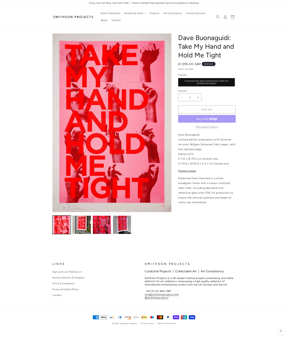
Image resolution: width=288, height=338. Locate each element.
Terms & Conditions (63, 283)
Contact (57, 295)
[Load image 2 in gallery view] (81, 225)
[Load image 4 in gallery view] (122, 225)
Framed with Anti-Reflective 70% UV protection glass (207, 83)
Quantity (182, 91)
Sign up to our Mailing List (67, 271)
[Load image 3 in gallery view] (102, 225)
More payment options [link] (207, 127)
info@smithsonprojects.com (162, 294)
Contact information (166, 323)
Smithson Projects (128, 323)
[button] (135, 13)
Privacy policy (147, 323)
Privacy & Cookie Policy (65, 289)
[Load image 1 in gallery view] (61, 225)
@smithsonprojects (156, 297)
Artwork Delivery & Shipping (68, 277)
